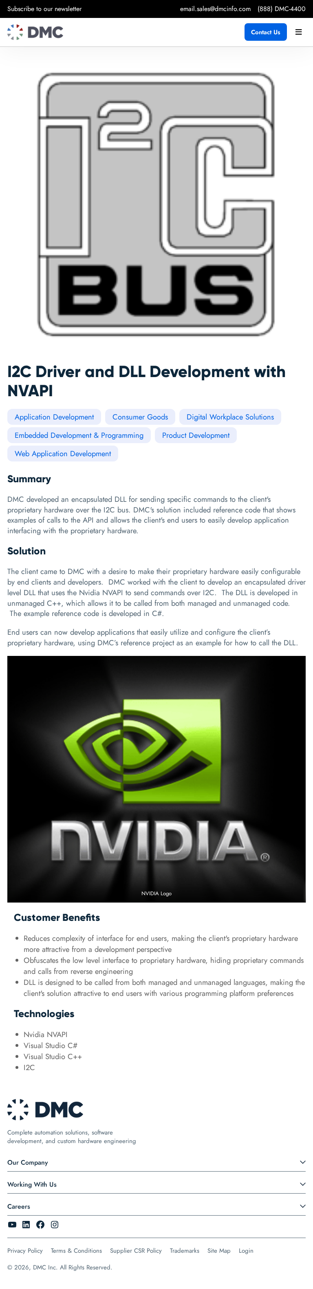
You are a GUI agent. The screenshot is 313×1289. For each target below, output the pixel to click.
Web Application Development (63, 453)
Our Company (27, 1162)
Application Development (54, 416)
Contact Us (265, 32)
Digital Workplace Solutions (230, 416)
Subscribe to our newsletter (44, 8)
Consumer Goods (140, 416)
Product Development (195, 435)
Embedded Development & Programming (79, 435)
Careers (18, 1206)
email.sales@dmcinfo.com (215, 8)
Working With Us (32, 1184)
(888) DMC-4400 (282, 8)
